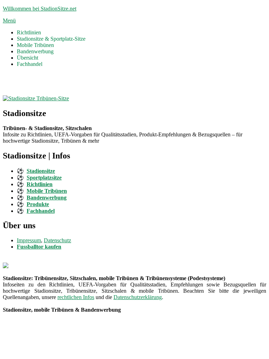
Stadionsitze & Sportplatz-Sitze (51, 39)
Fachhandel (29, 64)
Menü (9, 20)
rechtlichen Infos (75, 297)
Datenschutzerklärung (137, 297)
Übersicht (27, 58)
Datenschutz (57, 240)
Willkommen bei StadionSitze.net (39, 9)
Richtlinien (29, 32)
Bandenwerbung (35, 51)
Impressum (29, 240)
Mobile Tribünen (35, 45)
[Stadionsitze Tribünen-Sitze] (36, 98)
